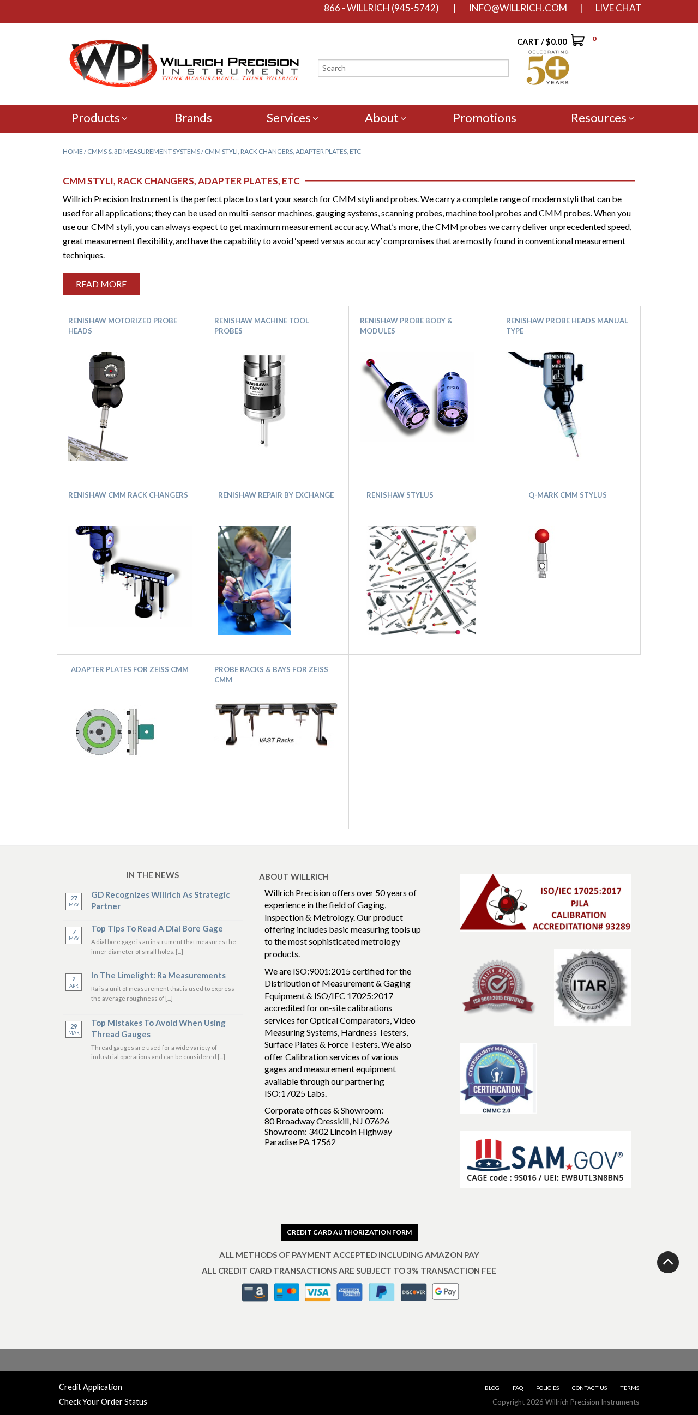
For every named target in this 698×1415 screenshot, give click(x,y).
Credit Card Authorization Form (349, 1232)
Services (289, 117)
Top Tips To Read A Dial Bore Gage (157, 928)
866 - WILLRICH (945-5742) (381, 8)
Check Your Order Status (103, 1401)
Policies (547, 1387)
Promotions (484, 117)
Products (95, 117)
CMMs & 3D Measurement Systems (143, 151)
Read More (101, 284)
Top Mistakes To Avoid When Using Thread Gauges (158, 1028)
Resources (599, 117)
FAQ (518, 1387)
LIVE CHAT (618, 8)
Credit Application (90, 1387)
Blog (492, 1387)
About (382, 117)
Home (73, 151)
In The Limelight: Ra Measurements (158, 975)
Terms (629, 1387)
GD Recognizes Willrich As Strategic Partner (160, 900)
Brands (193, 117)
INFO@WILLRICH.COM (518, 8)
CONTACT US (589, 1387)
